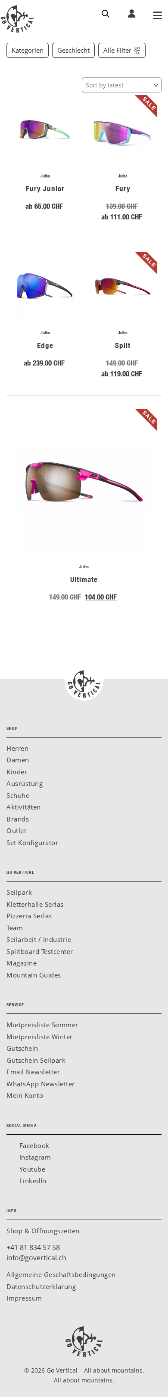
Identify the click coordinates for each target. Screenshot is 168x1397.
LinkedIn (32, 1180)
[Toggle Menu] (157, 16)
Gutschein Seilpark (35, 1060)
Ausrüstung (24, 783)
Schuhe (17, 795)
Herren (17, 748)
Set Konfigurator (32, 842)
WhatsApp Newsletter (40, 1083)
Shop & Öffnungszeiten (43, 1230)
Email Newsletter (33, 1071)
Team (14, 927)
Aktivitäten (23, 807)
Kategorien (28, 50)
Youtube (31, 1169)
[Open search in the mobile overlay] (105, 13)
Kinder (16, 771)
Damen (17, 759)
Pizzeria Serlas (29, 915)
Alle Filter (117, 50)
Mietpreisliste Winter (39, 1036)
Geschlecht (73, 50)
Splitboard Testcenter (39, 951)
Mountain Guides (33, 975)
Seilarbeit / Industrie (38, 939)
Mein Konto (24, 1095)
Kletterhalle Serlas (35, 904)
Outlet (16, 830)
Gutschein (22, 1048)
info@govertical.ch (36, 1257)
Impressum (24, 1298)
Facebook (33, 1145)
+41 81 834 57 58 (33, 1247)
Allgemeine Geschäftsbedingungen (61, 1274)
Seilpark (19, 892)
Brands (17, 819)
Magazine (21, 963)
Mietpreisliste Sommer (42, 1024)
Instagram (34, 1157)
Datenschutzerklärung (41, 1286)
